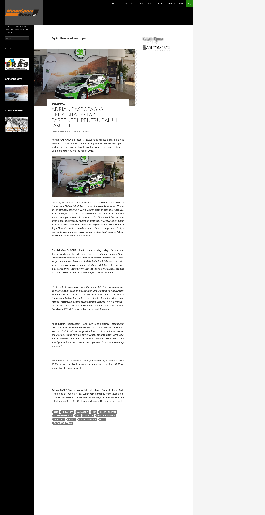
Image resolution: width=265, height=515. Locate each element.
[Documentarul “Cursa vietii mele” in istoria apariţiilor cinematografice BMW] (16, 124)
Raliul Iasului (59, 104)
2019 (56, 412)
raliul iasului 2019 (87, 419)
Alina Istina (82, 412)
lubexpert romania (106, 416)
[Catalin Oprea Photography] (153, 40)
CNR (133, 4)
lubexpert (88, 416)
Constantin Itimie (108, 412)
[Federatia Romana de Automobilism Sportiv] (17, 64)
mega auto (59, 419)
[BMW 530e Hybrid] (16, 93)
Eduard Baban (82, 131)
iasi (77, 416)
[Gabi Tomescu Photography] (157, 47)
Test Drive (123, 4)
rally (102, 419)
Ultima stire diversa (14, 111)
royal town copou (63, 423)
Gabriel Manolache (63, 416)
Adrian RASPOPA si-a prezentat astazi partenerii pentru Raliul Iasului (85, 117)
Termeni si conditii (175, 4)
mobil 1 (72, 419)
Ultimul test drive (13, 79)
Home (112, 4)
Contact (159, 4)
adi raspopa (67, 412)
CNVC (141, 4)
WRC (150, 4)
